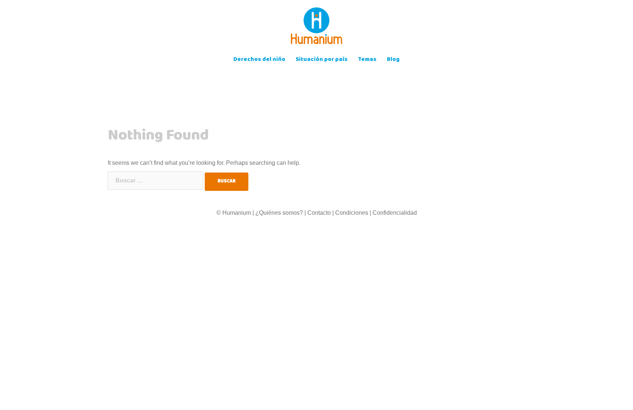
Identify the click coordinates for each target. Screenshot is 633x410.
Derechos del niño (259, 60)
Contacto (319, 213)
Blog (393, 60)
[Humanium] (316, 28)
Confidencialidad (395, 213)
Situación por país (322, 60)
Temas (367, 60)
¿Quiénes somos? (279, 213)
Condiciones (351, 213)
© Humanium (233, 213)
